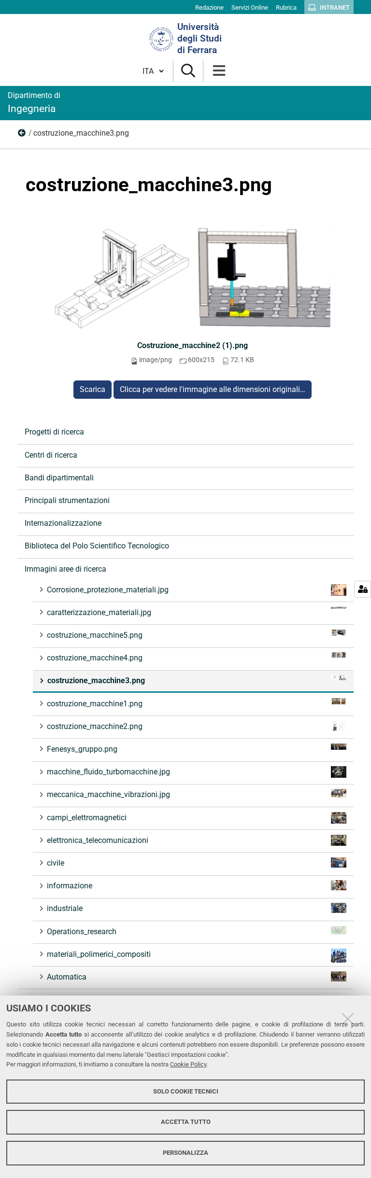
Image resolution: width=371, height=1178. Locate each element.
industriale (65, 908)
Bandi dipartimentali (59, 477)
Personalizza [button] (185, 1152)
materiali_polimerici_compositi (99, 954)
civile (55, 863)
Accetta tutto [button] (186, 1121)
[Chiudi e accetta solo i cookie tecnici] (348, 1018)
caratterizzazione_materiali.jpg (99, 612)
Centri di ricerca (51, 455)
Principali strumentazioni (67, 500)
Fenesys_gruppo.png (82, 749)
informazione (69, 885)
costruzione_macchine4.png (95, 657)
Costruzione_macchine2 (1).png (192, 345)
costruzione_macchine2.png (95, 726)
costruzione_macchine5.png (95, 635)
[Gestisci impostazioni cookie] (362, 589)
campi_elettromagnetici (87, 817)
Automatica (66, 977)
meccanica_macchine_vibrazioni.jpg (108, 794)
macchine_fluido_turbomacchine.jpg (108, 771)
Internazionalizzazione (63, 523)
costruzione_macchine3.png (96, 680)
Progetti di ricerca (54, 431)
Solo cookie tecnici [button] (185, 1091)
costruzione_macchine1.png (95, 703)
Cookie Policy (188, 1064)
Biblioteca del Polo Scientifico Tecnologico (97, 545)
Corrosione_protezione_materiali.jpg (108, 589)
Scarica (92, 389)
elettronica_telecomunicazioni (97, 840)
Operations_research (81, 931)
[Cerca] (188, 71)
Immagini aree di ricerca (22, 135)
